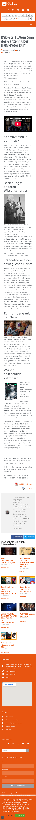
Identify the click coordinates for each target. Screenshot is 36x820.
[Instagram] (13, 10)
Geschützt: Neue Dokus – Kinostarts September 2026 (8, 590)
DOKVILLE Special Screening (27, 615)
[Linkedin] (28, 10)
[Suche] (27, 750)
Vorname (4, 762)
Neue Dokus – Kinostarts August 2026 (26, 589)
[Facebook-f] (8, 10)
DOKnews (6, 53)
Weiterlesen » (5, 567)
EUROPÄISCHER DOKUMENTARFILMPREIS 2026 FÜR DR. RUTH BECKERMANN (12, 618)
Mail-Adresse (6, 777)
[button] (31, 24)
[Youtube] (23, 10)
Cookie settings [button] (8, 815)
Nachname (5, 769)
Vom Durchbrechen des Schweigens (8, 560)
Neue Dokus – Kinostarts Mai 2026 (7, 645)
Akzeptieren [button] (20, 815)
